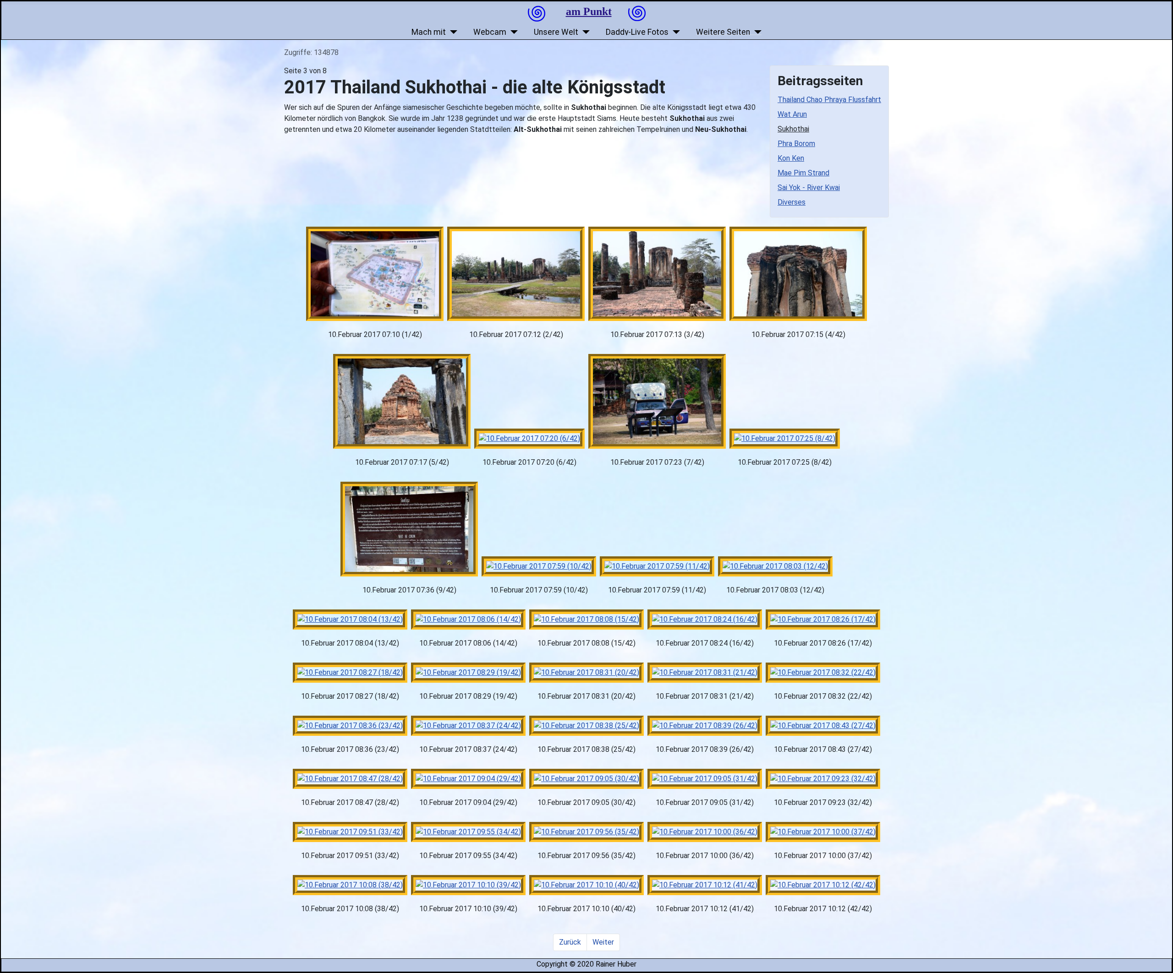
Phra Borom (796, 143)
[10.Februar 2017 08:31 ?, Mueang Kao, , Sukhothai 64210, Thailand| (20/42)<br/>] (586, 673)
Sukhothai (793, 129)
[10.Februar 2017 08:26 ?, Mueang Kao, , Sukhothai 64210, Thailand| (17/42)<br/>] (823, 619)
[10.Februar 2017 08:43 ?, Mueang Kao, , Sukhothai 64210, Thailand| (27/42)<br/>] (823, 726)
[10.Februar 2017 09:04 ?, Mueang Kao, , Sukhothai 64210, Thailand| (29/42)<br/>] (468, 779)
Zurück (570, 942)
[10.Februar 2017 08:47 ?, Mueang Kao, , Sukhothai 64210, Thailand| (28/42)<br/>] (350, 779)
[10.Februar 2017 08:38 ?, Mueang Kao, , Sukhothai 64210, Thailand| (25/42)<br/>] (586, 726)
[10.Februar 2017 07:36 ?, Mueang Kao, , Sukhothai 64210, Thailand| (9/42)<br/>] (409, 529)
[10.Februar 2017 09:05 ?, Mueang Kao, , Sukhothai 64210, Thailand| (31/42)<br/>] (704, 779)
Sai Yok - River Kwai (809, 187)
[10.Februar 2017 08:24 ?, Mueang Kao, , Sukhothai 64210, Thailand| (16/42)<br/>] (704, 619)
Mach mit (428, 32)
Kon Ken (791, 158)
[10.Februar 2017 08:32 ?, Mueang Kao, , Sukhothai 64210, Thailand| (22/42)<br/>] (823, 673)
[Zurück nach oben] (1161, 961)
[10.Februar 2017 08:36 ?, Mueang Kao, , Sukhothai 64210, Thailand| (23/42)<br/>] (350, 726)
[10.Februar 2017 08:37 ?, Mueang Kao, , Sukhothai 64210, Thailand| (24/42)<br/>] (468, 726)
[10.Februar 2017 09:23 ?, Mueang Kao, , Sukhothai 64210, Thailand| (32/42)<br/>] (823, 779)
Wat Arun (792, 114)
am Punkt (589, 11)
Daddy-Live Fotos (637, 32)
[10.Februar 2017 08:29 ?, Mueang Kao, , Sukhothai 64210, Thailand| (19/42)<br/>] (468, 673)
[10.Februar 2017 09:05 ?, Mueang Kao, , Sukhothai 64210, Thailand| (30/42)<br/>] (586, 779)
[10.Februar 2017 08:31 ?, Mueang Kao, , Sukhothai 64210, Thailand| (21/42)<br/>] (704, 673)
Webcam (489, 32)
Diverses (792, 202)
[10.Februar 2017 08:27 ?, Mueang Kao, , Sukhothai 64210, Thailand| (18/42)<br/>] (350, 673)
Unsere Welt (556, 32)
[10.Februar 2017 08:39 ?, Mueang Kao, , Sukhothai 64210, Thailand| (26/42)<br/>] (704, 726)
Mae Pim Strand (803, 173)
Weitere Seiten (723, 32)
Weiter (603, 942)
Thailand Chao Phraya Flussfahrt (829, 99)
